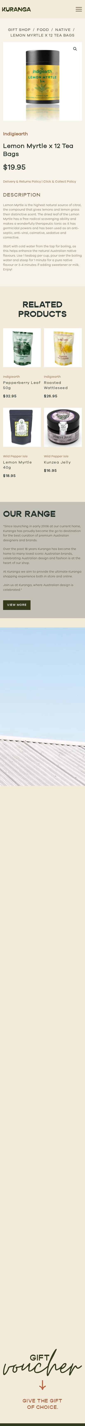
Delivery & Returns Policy (22, 181)
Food (43, 29)
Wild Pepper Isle (15, 456)
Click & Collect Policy (59, 181)
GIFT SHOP (19, 29)
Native (63, 29)
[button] (75, 49)
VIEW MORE (17, 605)
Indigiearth (15, 133)
